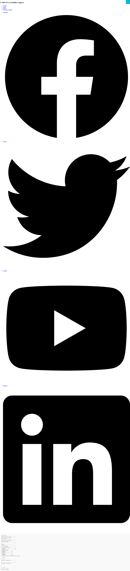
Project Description (5, 563)
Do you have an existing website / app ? (10, 555)
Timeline (3, 553)
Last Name (4, 538)
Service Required (5, 547)
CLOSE (128, 1)
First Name (4, 535)
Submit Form (5, 568)
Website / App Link (6, 560)
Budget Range (4, 550)
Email (2, 544)
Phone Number (5, 541)
